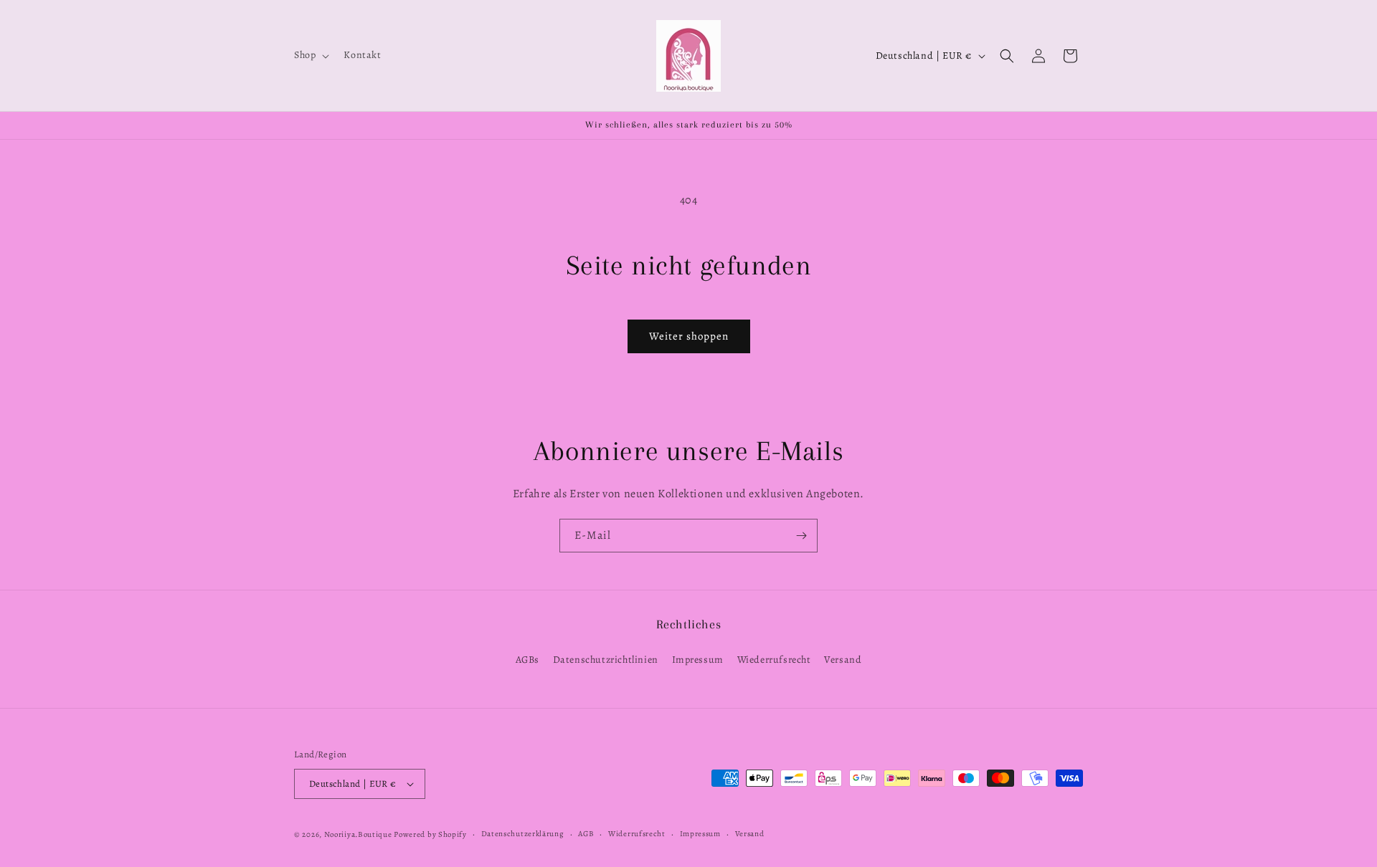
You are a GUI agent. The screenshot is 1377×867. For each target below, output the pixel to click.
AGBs (527, 659)
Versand (842, 659)
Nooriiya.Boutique (358, 834)
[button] (310, 55)
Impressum (698, 659)
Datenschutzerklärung (522, 833)
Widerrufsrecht (637, 833)
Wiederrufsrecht (774, 659)
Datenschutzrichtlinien (605, 659)
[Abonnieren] (801, 535)
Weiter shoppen (689, 336)
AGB (586, 833)
